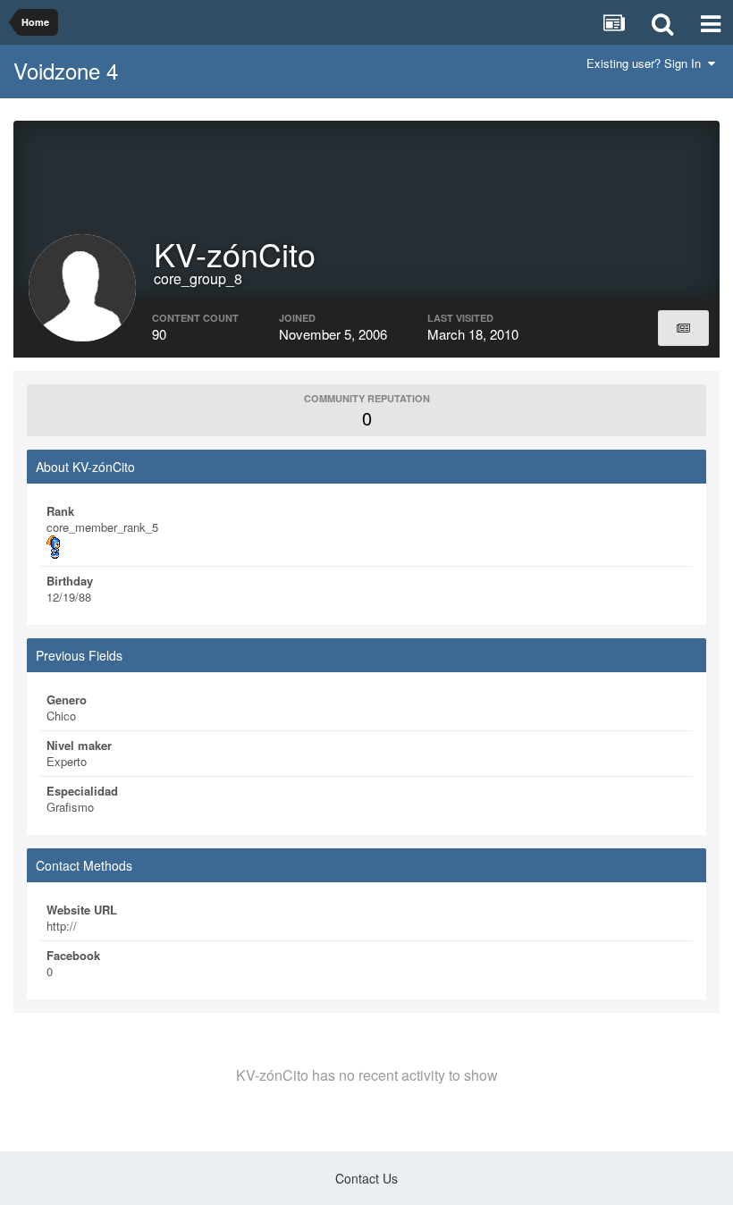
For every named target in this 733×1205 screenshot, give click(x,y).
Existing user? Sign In (647, 63)
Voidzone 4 (65, 70)
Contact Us (366, 1178)
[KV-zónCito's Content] (683, 328)
